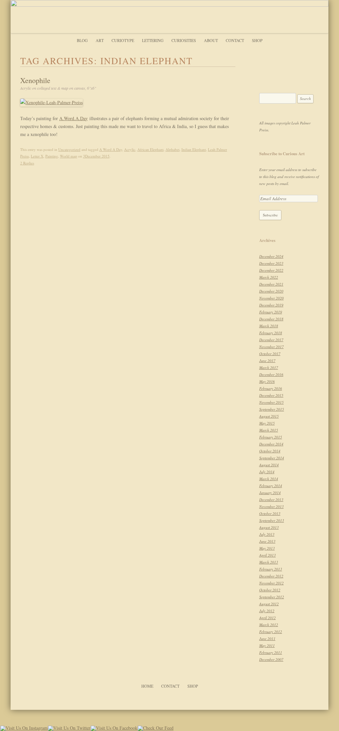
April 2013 (267, 555)
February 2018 (270, 332)
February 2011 (270, 652)
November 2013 (271, 506)
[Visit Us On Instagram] (24, 728)
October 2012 (269, 589)
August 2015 (269, 416)
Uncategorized (69, 149)
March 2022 (268, 277)
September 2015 (271, 409)
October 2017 (269, 353)
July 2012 (266, 610)
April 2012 (267, 617)
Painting (51, 156)
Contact (235, 40)
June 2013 (267, 541)
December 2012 (271, 575)
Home (147, 686)
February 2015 (270, 436)
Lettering (153, 40)
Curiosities (183, 40)
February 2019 (270, 311)
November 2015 (271, 402)
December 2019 (271, 304)
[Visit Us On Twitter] (69, 728)
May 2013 (267, 548)
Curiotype (123, 40)
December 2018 (271, 318)
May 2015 (267, 423)
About (211, 40)
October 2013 (269, 513)
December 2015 (271, 395)
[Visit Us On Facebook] (113, 728)
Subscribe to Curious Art (282, 154)
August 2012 (269, 603)
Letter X (37, 156)
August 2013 (269, 527)
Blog (82, 40)
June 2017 (267, 360)
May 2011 (267, 645)
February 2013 (270, 569)
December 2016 (271, 374)
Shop (257, 40)
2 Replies (27, 162)
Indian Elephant (193, 149)
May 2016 (267, 381)
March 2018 (268, 325)
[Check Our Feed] (155, 728)
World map (68, 156)
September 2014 (271, 457)
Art (100, 40)
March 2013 (268, 562)
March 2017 (268, 367)
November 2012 (271, 582)
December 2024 (271, 256)
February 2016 (270, 388)
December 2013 (271, 499)
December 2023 (271, 263)
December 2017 (271, 339)
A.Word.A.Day (73, 118)
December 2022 (271, 270)
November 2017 (271, 346)
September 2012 (271, 596)
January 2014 (270, 492)
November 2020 (271, 298)
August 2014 (269, 464)
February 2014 (270, 485)
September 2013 (271, 520)
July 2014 (266, 471)
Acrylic (129, 149)
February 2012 (270, 631)
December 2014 (271, 443)
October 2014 (269, 450)
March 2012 (268, 624)
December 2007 (271, 659)
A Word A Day (110, 149)
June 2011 (267, 638)
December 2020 (271, 291)
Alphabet (172, 149)
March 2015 (268, 430)
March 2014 (268, 478)
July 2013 (266, 534)
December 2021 (271, 284)
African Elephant (150, 149)
